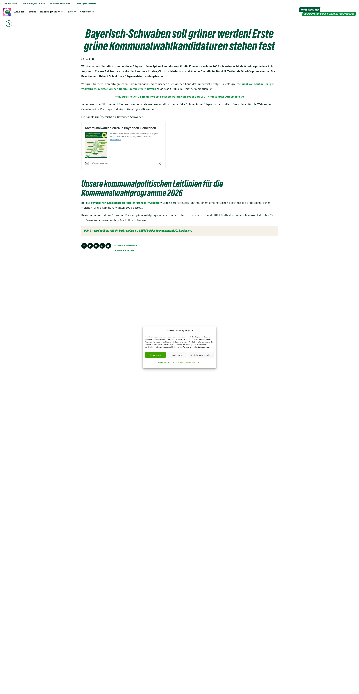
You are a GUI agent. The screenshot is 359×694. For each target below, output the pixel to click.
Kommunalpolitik (124, 250)
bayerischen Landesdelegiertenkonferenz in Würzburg (125, 203)
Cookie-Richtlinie (165, 362)
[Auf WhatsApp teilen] (102, 246)
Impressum (196, 362)
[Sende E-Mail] (108, 246)
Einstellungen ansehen (201, 355)
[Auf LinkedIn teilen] (90, 246)
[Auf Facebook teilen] (84, 246)
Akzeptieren (155, 355)
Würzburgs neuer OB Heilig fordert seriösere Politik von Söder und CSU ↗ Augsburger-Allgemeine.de (179, 96)
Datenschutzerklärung (182, 362)
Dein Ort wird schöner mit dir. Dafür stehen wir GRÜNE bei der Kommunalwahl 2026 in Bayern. (138, 230)
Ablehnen (177, 355)
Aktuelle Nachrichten (125, 245)
